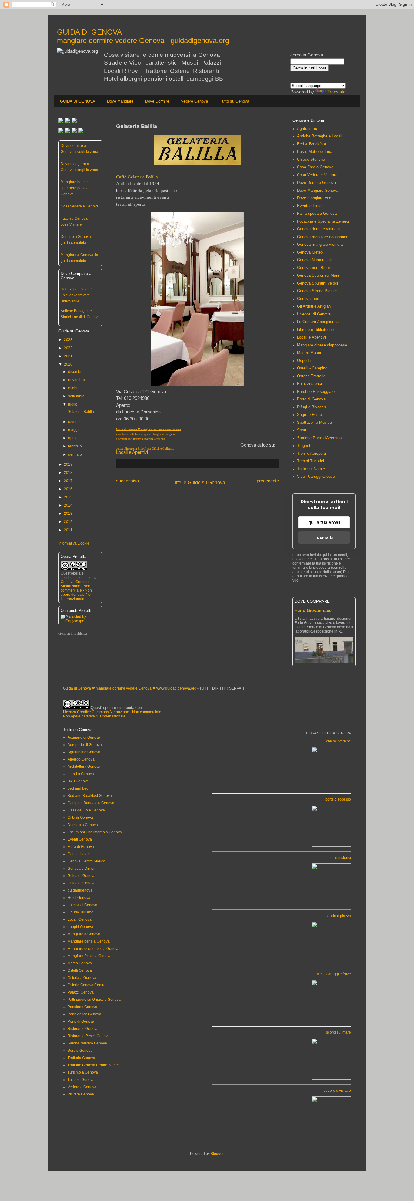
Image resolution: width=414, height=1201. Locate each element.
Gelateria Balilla (81, 412)
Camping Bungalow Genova (91, 803)
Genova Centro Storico (86, 861)
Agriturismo (307, 128)
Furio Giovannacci (314, 610)
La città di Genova (82, 905)
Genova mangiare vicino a (320, 244)
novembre (76, 380)
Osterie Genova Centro (86, 985)
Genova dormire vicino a (318, 229)
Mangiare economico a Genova (93, 948)
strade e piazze (338, 916)
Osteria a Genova (82, 978)
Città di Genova (80, 817)
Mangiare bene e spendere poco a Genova (75, 188)
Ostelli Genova (80, 970)
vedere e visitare (337, 1090)
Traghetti (304, 445)
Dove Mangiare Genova (317, 190)
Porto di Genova (311, 399)
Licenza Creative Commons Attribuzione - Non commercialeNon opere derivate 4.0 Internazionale (112, 714)
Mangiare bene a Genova (89, 941)
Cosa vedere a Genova (80, 206)
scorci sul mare (338, 1032)
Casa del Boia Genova (86, 810)
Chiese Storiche (311, 159)
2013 (68, 513)
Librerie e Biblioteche (315, 329)
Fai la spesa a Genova (317, 213)
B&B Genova (78, 781)
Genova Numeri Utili (314, 260)
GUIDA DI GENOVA (77, 101)
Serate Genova (80, 1050)
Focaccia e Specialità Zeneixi (323, 221)
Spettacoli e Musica (314, 422)
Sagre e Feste (309, 414)
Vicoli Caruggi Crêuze (316, 476)
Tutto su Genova (234, 101)
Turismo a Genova (83, 1072)
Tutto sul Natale (311, 469)
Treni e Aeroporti (311, 453)
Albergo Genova (81, 759)
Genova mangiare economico (322, 236)
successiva (127, 480)
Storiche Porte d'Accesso (319, 438)
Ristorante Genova (83, 1029)
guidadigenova (80, 890)
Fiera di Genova (81, 847)
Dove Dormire (157, 101)
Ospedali (304, 360)
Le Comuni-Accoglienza (318, 321)
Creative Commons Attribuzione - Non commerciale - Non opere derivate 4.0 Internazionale (76, 590)
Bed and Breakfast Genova (90, 796)
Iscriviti (324, 537)
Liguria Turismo (80, 912)
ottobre (74, 388)
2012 (68, 522)
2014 (68, 505)
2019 (68, 464)
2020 (68, 364)
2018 (68, 473)
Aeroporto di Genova (85, 745)
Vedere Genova (194, 101)
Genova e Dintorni (83, 868)
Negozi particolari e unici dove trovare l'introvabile (77, 295)
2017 (68, 481)
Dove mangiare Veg (314, 198)
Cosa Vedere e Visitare (317, 175)
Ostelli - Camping (312, 368)
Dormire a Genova (83, 825)
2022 (68, 348)
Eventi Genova (80, 839)
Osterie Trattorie (311, 376)
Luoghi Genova (80, 927)
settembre (76, 396)
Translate (336, 91)
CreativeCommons (153, 438)
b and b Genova (81, 774)
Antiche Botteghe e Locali (319, 136)
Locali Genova (80, 919)
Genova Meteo (310, 252)
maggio (74, 430)
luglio (72, 404)
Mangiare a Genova (84, 934)
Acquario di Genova (84, 737)
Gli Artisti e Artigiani (314, 306)
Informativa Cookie (73, 543)
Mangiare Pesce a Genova (90, 956)
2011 (68, 530)
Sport (301, 430)
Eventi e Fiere (309, 206)
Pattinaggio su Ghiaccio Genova (94, 999)
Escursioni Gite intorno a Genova (95, 832)
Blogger (217, 1154)
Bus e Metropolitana (314, 151)
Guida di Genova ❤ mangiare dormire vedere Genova (148, 429)
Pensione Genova (82, 1007)
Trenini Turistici (310, 461)
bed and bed (78, 788)
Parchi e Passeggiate (316, 391)
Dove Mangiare (120, 101)
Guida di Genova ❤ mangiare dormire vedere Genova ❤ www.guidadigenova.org (129, 688)
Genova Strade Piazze (317, 290)
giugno (74, 422)
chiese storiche (338, 741)
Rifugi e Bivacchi (312, 407)
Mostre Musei (309, 352)
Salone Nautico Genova (87, 1043)
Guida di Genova (81, 876)
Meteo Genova (80, 963)
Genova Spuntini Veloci (317, 283)
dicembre (76, 371)
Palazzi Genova (81, 992)
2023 (68, 340)
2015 (68, 497)
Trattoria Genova (81, 1058)
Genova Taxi (308, 298)
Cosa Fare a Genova (315, 167)
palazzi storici (340, 857)
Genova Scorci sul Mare (318, 275)
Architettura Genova (84, 766)
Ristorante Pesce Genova (89, 1036)
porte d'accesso (338, 799)
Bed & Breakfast (311, 144)
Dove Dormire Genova (316, 182)
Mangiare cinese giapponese (322, 345)
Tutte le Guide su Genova (198, 482)
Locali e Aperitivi (132, 452)
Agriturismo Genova (84, 752)
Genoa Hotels (79, 854)
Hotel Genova (79, 898)
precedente (268, 480)
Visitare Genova (81, 1094)
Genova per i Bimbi (314, 267)
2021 (68, 356)
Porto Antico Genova (84, 1014)
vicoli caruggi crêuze (334, 974)
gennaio (75, 454)
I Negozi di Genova (314, 314)
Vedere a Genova (82, 1087)
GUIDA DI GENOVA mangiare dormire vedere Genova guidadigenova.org (143, 36)
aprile (73, 438)
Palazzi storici (309, 383)
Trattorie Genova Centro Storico (94, 1065)
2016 (68, 489)
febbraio (75, 446)
